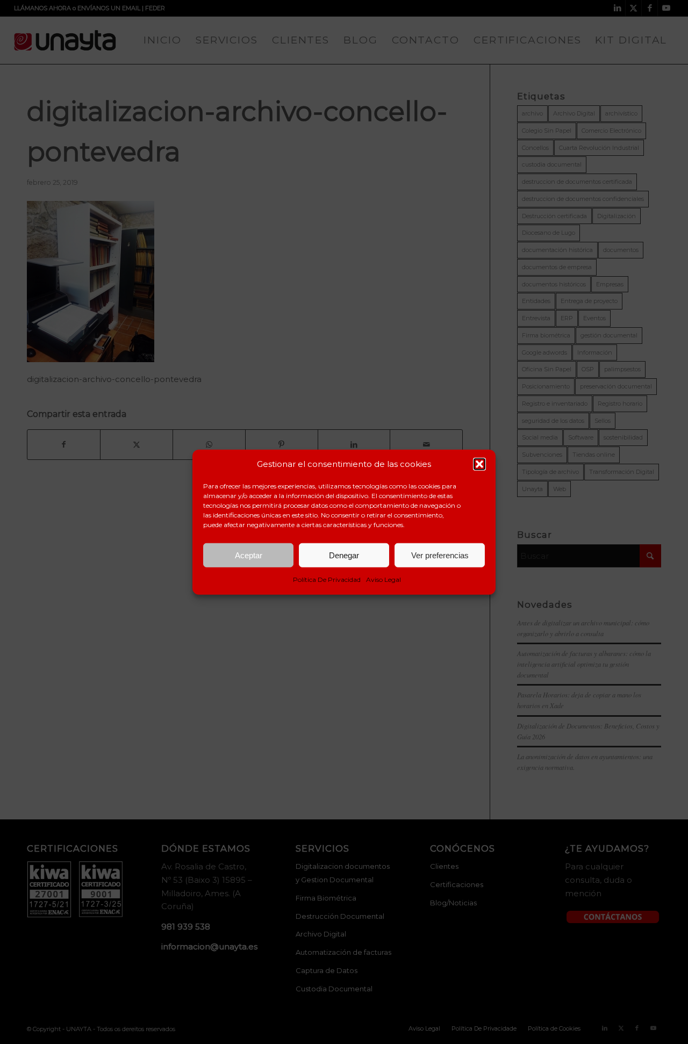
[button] (479, 464)
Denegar (344, 555)
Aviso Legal (383, 579)
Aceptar (248, 555)
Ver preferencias (440, 555)
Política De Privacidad (327, 579)
